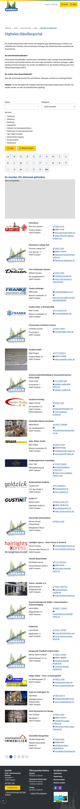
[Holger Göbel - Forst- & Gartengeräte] (40, 681)
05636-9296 (58, 739)
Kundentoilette (12, 140)
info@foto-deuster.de (62, 276)
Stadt (15, 28)
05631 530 (10, 783)
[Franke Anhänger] (40, 295)
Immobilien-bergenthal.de (64, 751)
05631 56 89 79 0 (60, 502)
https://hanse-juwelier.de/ (64, 596)
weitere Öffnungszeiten (39, 793)
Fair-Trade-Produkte (14, 134)
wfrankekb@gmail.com (63, 292)
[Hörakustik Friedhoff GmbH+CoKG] (40, 660)
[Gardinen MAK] (40, 359)
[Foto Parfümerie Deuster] (40, 276)
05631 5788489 (60, 425)
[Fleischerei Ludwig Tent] (40, 254)
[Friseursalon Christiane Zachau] (40, 334)
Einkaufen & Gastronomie (48, 28)
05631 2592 (58, 248)
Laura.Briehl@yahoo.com (64, 633)
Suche (12, 148)
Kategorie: (45, 102)
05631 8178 (58, 226)
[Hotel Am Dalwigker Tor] (40, 699)
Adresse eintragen (27, 148)
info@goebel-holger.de (62, 682)
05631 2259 (58, 273)
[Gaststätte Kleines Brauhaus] (40, 428)
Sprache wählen (50, 4)
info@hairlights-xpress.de (64, 546)
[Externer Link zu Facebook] (56, 788)
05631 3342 (58, 715)
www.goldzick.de (60, 492)
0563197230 (59, 445)
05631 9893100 (60, 587)
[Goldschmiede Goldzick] (40, 487)
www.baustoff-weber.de (63, 454)
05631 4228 (58, 521)
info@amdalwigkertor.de (63, 699)
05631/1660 (58, 679)
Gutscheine (11, 125)
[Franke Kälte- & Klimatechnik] (40, 313)
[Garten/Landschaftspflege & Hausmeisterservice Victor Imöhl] (40, 384)
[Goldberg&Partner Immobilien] (40, 468)
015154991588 (60, 381)
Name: (7, 102)
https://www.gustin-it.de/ (63, 511)
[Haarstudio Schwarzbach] (40, 527)
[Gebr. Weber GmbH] (40, 448)
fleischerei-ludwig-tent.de (64, 260)
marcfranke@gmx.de (62, 314)
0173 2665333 (59, 562)
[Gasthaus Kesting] (40, 407)
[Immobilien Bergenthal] (40, 744)
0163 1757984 (59, 630)
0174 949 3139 (60, 310)
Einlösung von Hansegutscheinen (20, 131)
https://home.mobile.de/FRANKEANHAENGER (64, 297)
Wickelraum (11, 143)
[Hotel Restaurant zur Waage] (40, 720)
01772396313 (59, 353)
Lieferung (10, 116)
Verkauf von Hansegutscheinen (19, 128)
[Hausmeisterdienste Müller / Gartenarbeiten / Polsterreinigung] (40, 611)
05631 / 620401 (60, 608)
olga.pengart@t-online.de (64, 359)
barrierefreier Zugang (15, 137)
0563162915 (59, 696)
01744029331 (59, 486)
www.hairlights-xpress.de (64, 549)
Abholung (10, 119)
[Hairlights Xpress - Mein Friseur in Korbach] (40, 547)
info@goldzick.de (60, 489)
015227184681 (60, 464)
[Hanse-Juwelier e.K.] (40, 590)
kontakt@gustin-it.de (62, 508)
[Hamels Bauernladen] (40, 568)
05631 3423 (58, 403)
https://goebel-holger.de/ (63, 686)
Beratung (10, 122)
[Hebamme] (40, 636)
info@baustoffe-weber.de (64, 451)
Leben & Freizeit (25, 28)
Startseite (8, 28)
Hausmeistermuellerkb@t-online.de (63, 614)
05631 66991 (59, 329)
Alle (46, 169)
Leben (35, 28)
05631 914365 (59, 655)
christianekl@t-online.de (63, 332)
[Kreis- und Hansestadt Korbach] (15, 778)
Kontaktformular (12, 788)
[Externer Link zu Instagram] (60, 788)
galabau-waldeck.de (62, 390)
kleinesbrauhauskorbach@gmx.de (63, 430)
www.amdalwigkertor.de (63, 702)
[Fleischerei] (40, 231)
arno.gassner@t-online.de (64, 233)
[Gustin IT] (40, 505)
